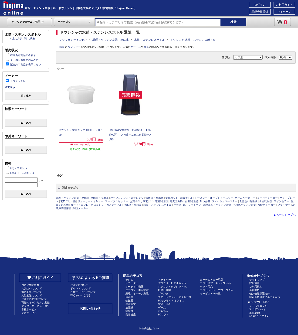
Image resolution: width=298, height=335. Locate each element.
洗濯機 (129, 307)
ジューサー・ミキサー (90, 201)
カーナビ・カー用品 (211, 279)
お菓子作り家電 (139, 201)
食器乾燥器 (265, 201)
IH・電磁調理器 (159, 201)
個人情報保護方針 (259, 293)
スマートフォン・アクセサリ (174, 297)
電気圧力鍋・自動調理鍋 (184, 201)
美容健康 (130, 314)
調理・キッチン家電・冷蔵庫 (110, 39)
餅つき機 (205, 201)
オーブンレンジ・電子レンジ (127, 197)
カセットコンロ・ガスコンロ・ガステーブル (96, 204)
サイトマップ (257, 279)
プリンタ (163, 293)
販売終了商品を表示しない (25, 64)
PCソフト (163, 314)
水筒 (61, 46)
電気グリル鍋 (68, 201)
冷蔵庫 (129, 297)
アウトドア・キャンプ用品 (215, 283)
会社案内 (254, 290)
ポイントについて (80, 288)
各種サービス (29, 309)
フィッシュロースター (224, 201)
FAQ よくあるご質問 (92, 278)
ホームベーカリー (245, 197)
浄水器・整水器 (133, 204)
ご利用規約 (255, 286)
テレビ (129, 279)
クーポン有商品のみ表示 (24, 59)
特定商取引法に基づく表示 (264, 297)
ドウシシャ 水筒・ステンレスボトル (193, 39)
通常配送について (31, 292)
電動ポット (171, 197)
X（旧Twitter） (257, 309)
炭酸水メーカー (267, 204)
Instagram (254, 312)
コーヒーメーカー (267, 197)
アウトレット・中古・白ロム (216, 290)
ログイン (259, 4)
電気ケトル (186, 197)
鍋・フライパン (192, 204)
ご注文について (79, 285)
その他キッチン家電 (244, 204)
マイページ (284, 11)
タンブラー (74, 46)
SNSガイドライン (259, 315)
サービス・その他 (210, 293)
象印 (146, 46)
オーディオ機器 (134, 286)
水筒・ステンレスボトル (149, 39)
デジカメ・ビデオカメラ (172, 283)
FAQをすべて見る (80, 295)
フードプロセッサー (116, 201)
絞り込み (26, 95)
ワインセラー (281, 201)
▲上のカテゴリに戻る (22, 38)
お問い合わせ (90, 308)
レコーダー (131, 283)
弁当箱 (177, 204)
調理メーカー (80, 208)
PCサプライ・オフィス (171, 300)
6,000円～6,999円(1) (22, 172)
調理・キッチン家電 (137, 293)
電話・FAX (164, 304)
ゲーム (162, 307)
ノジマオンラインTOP (73, 39)
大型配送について (31, 295)
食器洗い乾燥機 (248, 201)
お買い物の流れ (30, 285)
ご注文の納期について (34, 298)
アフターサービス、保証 (35, 305)
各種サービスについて (83, 292)
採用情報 (254, 283)
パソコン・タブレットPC (172, 286)
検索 (233, 22)
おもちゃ (163, 311)
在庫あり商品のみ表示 (23, 55)
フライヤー (284, 204)
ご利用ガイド (284, 4)
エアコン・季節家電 (137, 290)
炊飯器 (129, 300)
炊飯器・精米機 (154, 197)
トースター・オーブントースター (214, 197)
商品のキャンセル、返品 (35, 302)
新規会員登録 (259, 11)
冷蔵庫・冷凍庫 (99, 197)
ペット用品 (206, 286)
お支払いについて (31, 288)
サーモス (136, 46)
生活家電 (130, 304)
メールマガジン (258, 305)
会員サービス (29, 312)
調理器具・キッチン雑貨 (217, 204)
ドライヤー (164, 279)
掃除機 (129, 311)
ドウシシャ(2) (18, 80)
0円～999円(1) (18, 168)
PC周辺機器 (164, 290)
